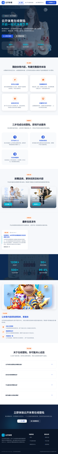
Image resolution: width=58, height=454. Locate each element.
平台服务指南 (30, 2)
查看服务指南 (21, 36)
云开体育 (8, 2)
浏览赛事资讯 (35, 421)
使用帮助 (47, 444)
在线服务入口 (52, 2)
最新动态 (47, 437)
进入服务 (23, 421)
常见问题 (47, 440)
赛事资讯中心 (40, 2)
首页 (22, 2)
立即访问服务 (8, 36)
